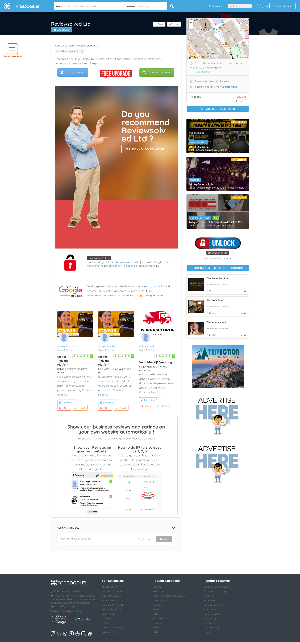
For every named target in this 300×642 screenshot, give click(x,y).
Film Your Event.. (216, 300)
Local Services (198, 142)
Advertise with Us (111, 595)
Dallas (156, 632)
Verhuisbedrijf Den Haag (155, 362)
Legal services (211, 627)
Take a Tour (108, 613)
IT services (209, 622)
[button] (12, 48)
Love (82, 407)
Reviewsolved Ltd (99, 258)
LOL (66, 407)
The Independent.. (216, 322)
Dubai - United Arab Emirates (169, 595)
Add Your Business (112, 591)
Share (175, 24)
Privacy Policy (109, 632)
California (158, 609)
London (69, 45)
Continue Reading (150, 392)
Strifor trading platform (63, 360)
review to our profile (152, 286)
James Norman (66, 346)
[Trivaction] (218, 366)
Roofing (207, 632)
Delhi (155, 613)
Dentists (208, 595)
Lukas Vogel (146, 346)
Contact (106, 622)
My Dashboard (110, 586)
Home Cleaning (212, 613)
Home (58, 45)
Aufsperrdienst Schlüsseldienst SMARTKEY (216, 222)
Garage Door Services (215, 586)
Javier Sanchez (107, 346)
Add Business (283, 6)
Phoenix (157, 622)
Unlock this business (117, 262)
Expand (241, 101)
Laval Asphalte (198, 146)
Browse (164, 539)
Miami (156, 627)
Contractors (209, 609)
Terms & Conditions (112, 627)
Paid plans (128, 265)
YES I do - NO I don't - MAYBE (144, 149)
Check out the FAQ (112, 604)
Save (160, 24)
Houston (157, 604)
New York (158, 591)
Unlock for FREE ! (75, 72)
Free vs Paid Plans (112, 609)
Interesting (68, 402)
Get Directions (204, 71)
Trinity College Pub (201, 184)
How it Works (109, 600)
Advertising (209, 618)
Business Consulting (214, 591)
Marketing (209, 600)
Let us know (94, 295)
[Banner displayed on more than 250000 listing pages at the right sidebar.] (218, 415)
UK (210, 291)
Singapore (158, 618)
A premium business (159, 72)
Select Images (145, 539)
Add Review (63, 29)
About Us (107, 618)
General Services (199, 217)
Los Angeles (159, 600)
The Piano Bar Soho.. (218, 278)
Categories (215, 6)
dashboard (143, 455)
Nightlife (194, 179)
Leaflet (244, 57)
